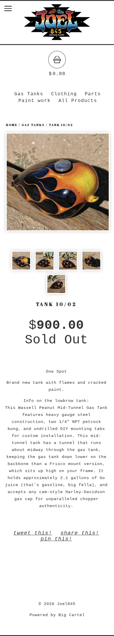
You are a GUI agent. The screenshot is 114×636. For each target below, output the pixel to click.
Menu (12, 10)
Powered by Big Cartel (57, 615)
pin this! (56, 539)
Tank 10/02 (61, 125)
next (83, 182)
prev (32, 182)
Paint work (34, 100)
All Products (77, 100)
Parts (93, 94)
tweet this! (32, 533)
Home (12, 125)
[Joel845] (57, 41)
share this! (80, 533)
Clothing (64, 94)
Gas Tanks (28, 94)
